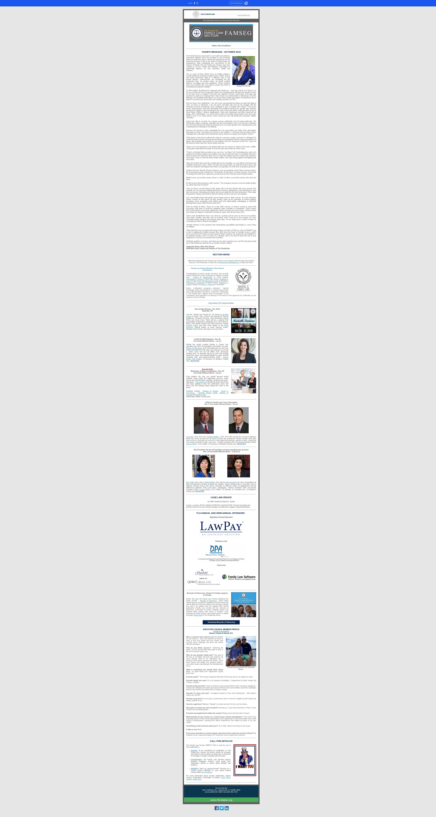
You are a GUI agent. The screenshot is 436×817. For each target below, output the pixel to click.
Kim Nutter (190, 482)
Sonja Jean (197, 779)
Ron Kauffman (206, 772)
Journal (194, 750)
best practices (231, 482)
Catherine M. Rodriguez (195, 283)
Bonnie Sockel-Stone (194, 348)
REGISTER (195, 361)
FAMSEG (194, 769)
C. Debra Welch (209, 482)
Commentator (196, 759)
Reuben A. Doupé (210, 391)
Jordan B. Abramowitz (202, 277)
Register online (192, 325)
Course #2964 (204, 489)
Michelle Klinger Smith (210, 281)
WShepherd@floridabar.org (229, 262)
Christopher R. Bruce (194, 279)
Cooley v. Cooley (192, 505)
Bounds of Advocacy (208, 601)
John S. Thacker (207, 284)
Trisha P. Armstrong (221, 631)
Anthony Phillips (213, 437)
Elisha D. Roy (201, 395)
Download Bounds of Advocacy (221, 622)
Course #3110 (191, 444)
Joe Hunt (189, 437)
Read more (198, 615)
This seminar (200, 382)
